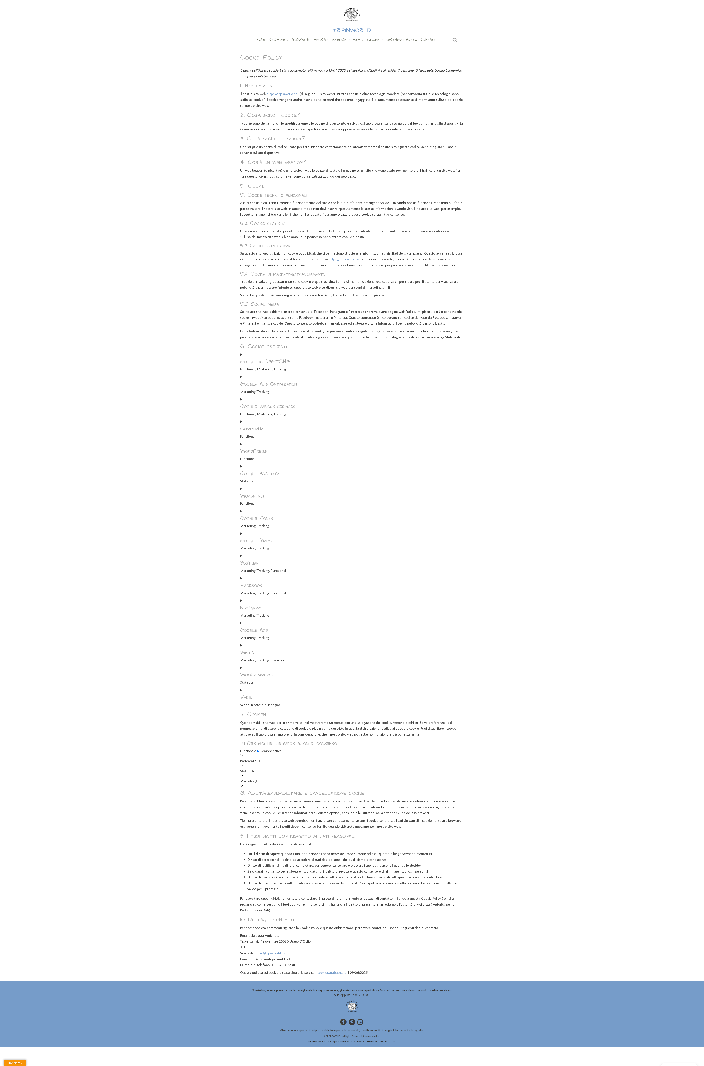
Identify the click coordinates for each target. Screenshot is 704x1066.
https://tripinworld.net (283, 93)
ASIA (356, 39)
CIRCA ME (277, 39)
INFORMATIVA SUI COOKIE (321, 1041)
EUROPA (373, 39)
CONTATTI (428, 39)
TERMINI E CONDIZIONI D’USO (381, 1041)
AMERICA (339, 39)
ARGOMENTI (301, 39)
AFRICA (320, 39)
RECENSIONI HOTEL (401, 39)
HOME (261, 39)
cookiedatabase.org (331, 972)
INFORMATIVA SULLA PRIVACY (349, 1041)
